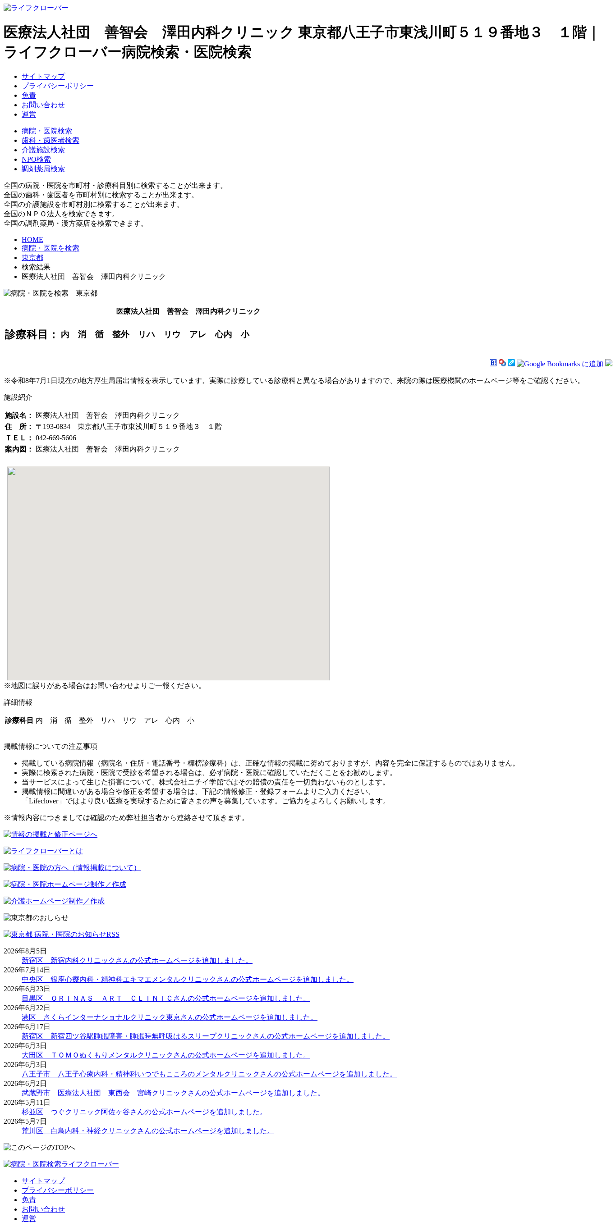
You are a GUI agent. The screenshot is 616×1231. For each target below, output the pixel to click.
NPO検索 (36, 159)
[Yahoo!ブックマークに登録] (502, 364)
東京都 (32, 257)
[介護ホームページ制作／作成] (54, 901)
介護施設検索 (43, 150)
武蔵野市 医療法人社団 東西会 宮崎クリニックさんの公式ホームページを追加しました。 (173, 1093)
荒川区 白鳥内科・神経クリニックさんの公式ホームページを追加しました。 (148, 1131)
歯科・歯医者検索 (50, 140)
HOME (32, 239)
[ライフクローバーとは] (43, 851)
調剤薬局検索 (43, 169)
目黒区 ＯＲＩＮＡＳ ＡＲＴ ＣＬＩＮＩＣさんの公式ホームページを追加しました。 (166, 998)
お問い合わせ (43, 105)
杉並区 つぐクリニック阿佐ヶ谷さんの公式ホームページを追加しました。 (144, 1112)
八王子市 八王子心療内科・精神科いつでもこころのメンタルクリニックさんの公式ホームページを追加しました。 (209, 1074)
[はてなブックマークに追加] (493, 364)
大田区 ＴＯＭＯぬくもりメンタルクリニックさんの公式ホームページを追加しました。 (166, 1055)
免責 (29, 95)
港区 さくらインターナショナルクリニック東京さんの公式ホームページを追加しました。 (169, 1017)
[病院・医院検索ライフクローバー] (61, 1164)
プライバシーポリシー (58, 86)
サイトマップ (43, 76)
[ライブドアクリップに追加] (511, 364)
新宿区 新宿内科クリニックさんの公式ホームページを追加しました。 (137, 960)
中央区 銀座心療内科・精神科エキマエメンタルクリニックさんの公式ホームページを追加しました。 (188, 979)
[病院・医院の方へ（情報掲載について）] (72, 867)
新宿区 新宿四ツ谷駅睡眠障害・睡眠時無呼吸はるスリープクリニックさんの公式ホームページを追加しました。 (206, 1036)
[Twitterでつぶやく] (608, 364)
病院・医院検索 (47, 131)
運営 (29, 114)
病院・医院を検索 (50, 248)
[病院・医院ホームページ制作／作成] (65, 884)
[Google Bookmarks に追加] (560, 364)
